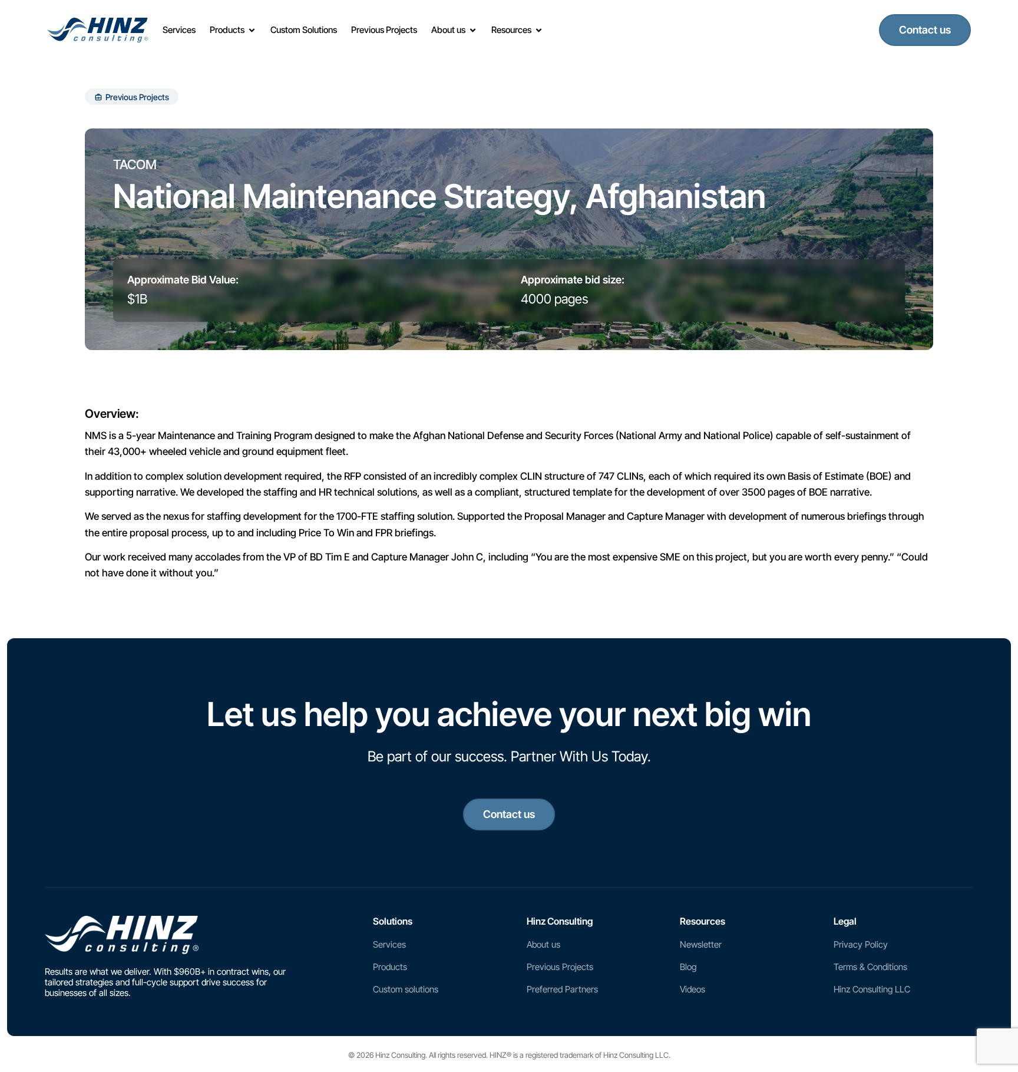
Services (389, 944)
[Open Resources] (538, 30)
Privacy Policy (861, 944)
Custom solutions (405, 989)
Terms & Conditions (870, 966)
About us (543, 944)
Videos (692, 989)
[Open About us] (472, 30)
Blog (688, 966)
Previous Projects (560, 966)
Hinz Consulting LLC (872, 989)
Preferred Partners (562, 989)
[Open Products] (251, 30)
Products (390, 966)
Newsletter (701, 944)
